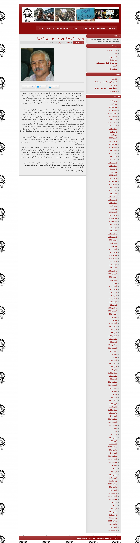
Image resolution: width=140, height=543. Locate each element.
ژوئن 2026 (113, 101)
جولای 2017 (113, 425)
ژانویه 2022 (113, 258)
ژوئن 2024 (113, 169)
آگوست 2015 (112, 496)
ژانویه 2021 (113, 295)
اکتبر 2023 (113, 194)
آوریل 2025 (113, 138)
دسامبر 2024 (112, 150)
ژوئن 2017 (113, 428)
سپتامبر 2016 (112, 456)
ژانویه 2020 (113, 332)
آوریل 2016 (113, 471)
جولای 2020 (113, 314)
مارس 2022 (113, 252)
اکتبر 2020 (113, 305)
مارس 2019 (113, 363)
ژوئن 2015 (113, 502)
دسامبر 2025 (112, 113)
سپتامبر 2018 (112, 382)
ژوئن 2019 (113, 354)
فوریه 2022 (113, 255)
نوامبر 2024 (113, 153)
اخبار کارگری (59, 42)
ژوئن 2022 (113, 243)
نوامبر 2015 (113, 487)
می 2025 (114, 135)
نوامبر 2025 (113, 116)
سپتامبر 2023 (112, 197)
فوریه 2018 (113, 404)
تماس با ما (111, 28)
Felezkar (67, 42)
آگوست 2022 (112, 237)
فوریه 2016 (113, 478)
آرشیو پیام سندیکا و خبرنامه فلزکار (58, 28)
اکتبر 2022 (113, 231)
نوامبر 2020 (113, 302)
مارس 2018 (113, 400)
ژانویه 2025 (113, 147)
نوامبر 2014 (113, 524)
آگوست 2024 (112, 163)
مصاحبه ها (113, 69)
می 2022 (114, 246)
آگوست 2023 (112, 200)
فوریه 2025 (113, 144)
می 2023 (114, 209)
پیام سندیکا (113, 60)
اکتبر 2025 (113, 119)
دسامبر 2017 (112, 410)
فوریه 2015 (113, 515)
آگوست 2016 (112, 459)
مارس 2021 (113, 289)
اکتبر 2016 (113, 453)
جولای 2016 (113, 462)
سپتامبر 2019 (112, 345)
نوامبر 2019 (113, 339)
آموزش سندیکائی (111, 50)
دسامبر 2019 (112, 335)
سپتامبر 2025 (112, 122)
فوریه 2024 (113, 181)
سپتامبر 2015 (112, 493)
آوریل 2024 (113, 175)
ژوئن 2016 (113, 465)
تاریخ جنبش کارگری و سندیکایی (107, 63)
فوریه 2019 (113, 366)
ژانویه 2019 (113, 370)
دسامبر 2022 (112, 224)
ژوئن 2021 (113, 280)
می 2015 (114, 505)
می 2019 (114, 357)
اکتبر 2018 (113, 379)
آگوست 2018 (112, 385)
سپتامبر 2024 (112, 159)
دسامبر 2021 (112, 261)
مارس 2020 (113, 326)
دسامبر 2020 (112, 298)
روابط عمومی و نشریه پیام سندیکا (94, 28)
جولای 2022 (113, 240)
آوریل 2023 (113, 212)
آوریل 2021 (113, 286)
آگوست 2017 (112, 422)
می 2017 (114, 431)
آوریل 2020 (113, 323)
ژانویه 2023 (113, 221)
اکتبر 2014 (113, 527)
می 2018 (114, 394)
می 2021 (114, 283)
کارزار (115, 66)
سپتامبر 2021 (112, 271)
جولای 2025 (113, 129)
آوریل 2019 (113, 360)
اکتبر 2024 (113, 156)
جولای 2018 (113, 388)
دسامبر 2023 (112, 187)
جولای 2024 (113, 166)
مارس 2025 (113, 141)
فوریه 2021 (113, 292)
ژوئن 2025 (113, 132)
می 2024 (114, 172)
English (40, 28)
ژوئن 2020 (113, 317)
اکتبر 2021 (113, 268)
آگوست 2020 (112, 311)
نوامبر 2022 (113, 227)
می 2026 (114, 104)
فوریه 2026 (113, 107)
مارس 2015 (113, 512)
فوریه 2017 (113, 441)
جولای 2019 (113, 351)
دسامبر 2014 (112, 521)
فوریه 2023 (113, 218)
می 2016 (114, 468)
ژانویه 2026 (113, 110)
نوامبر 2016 (113, 450)
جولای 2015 (113, 499)
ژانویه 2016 (113, 481)
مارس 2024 (113, 178)
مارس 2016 (113, 475)
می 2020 (114, 320)
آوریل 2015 (113, 508)
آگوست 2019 (112, 348)
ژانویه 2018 (113, 407)
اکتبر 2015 (113, 490)
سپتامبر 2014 (112, 530)
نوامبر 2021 (113, 264)
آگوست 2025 (112, 125)
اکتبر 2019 (113, 342)
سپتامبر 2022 (112, 234)
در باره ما (76, 28)
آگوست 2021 (112, 274)
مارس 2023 (113, 215)
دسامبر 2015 (112, 484)
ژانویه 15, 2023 (78, 42)
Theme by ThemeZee (114, 538)
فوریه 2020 (113, 329)
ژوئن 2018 (113, 391)
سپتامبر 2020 (112, 308)
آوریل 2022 (113, 249)
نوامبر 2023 (113, 190)
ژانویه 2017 (113, 444)
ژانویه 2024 (113, 184)
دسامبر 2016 (112, 447)
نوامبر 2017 (113, 413)
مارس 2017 (113, 437)
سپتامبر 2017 (112, 419)
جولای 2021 (113, 277)
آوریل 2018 (113, 397)
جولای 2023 (113, 203)
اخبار (115, 53)
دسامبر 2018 (112, 373)
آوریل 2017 (113, 434)
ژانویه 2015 (113, 518)
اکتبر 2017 (113, 416)
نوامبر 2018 (113, 376)
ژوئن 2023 (113, 206)
